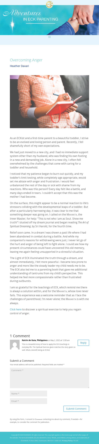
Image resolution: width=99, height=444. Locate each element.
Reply (83, 342)
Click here (16, 309)
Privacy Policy (67, 441)
